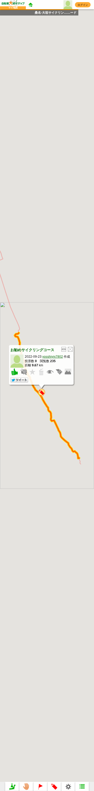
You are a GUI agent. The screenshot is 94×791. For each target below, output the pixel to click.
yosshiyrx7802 (52, 356)
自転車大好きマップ (9, 6)
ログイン (83, 4)
